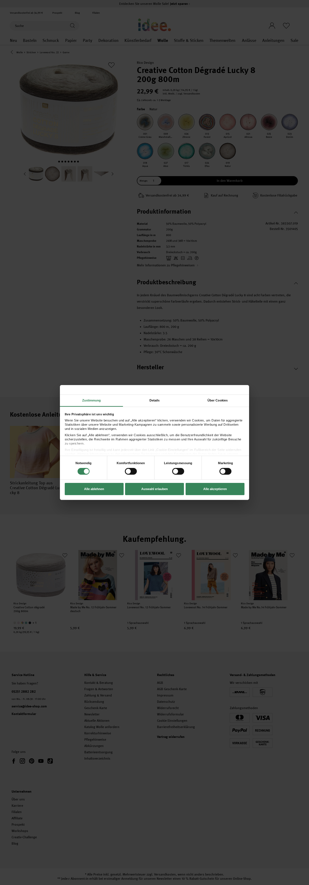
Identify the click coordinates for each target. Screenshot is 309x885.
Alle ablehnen (94, 489)
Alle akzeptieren (215, 489)
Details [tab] (154, 400)
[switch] (131, 471)
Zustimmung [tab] (91, 400)
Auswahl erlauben (154, 489)
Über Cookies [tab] (217, 400)
